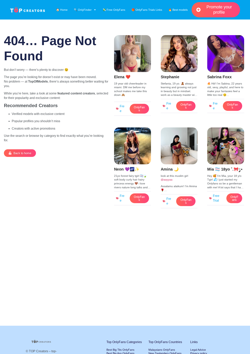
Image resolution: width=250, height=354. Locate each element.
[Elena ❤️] (132, 76)
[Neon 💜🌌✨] (132, 167)
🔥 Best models (178, 9)
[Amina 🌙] (179, 168)
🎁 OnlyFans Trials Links (146, 9)
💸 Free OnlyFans (114, 9)
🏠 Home (62, 9)
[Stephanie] (179, 75)
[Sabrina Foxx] (225, 75)
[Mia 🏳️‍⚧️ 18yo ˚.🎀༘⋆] (225, 167)
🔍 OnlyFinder (83, 9)
